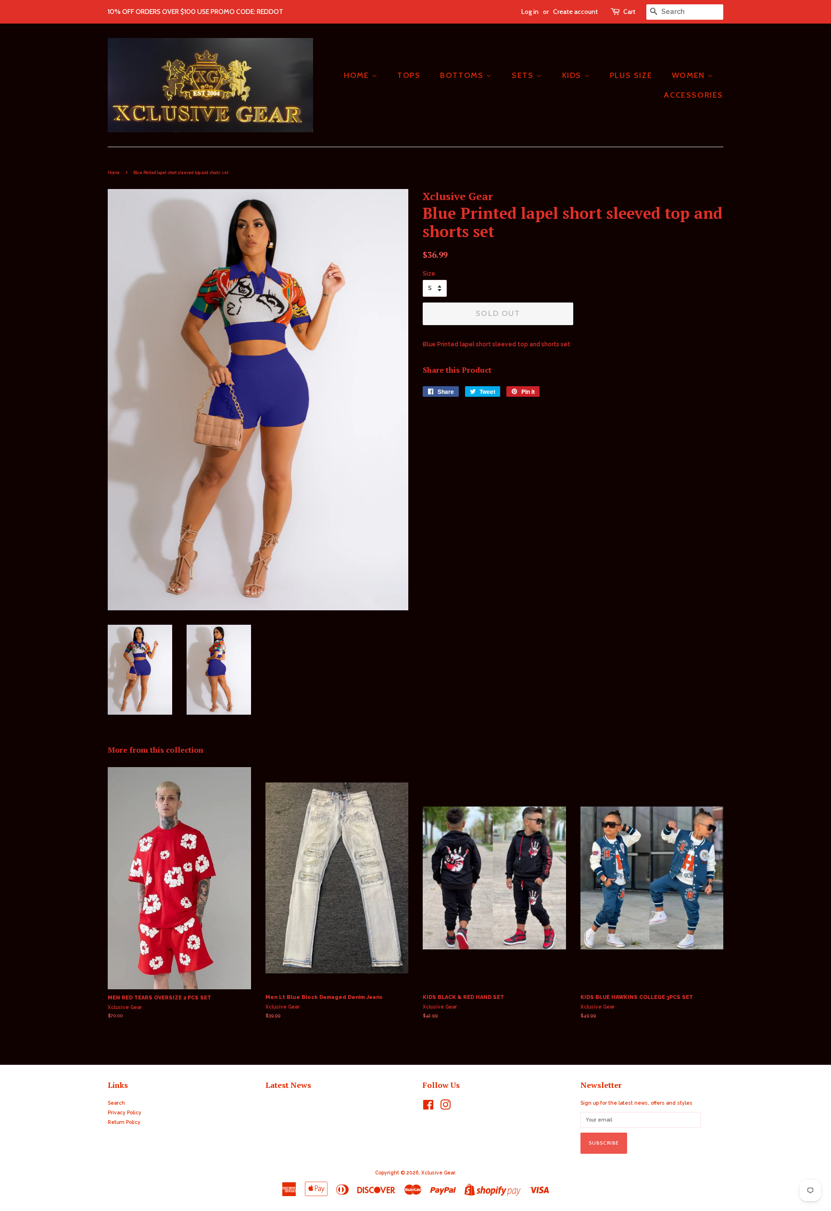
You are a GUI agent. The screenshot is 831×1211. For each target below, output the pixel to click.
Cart (629, 11)
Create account (575, 11)
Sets (524, 75)
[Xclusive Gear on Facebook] (428, 1107)
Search (116, 1103)
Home (114, 172)
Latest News (288, 1085)
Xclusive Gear (438, 1172)
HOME (358, 75)
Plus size (631, 75)
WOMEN (690, 75)
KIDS (573, 75)
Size (429, 273)
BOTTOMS (463, 75)
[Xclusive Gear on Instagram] (445, 1107)
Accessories (693, 95)
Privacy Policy (124, 1112)
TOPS (408, 75)
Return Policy (124, 1122)
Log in (530, 11)
